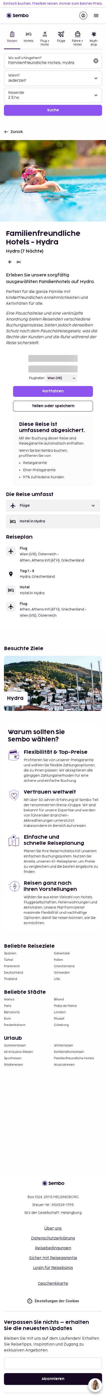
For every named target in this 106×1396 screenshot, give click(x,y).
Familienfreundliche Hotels (74, 1058)
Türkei (8, 960)
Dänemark (62, 953)
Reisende (16, 93)
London (60, 1012)
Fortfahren (53, 391)
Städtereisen (13, 1065)
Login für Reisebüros (53, 1268)
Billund (59, 999)
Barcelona (11, 1012)
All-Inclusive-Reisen (18, 1052)
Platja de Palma (65, 1006)
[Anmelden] (83, 15)
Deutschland (13, 973)
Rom (7, 1019)
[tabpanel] (53, 84)
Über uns (53, 1228)
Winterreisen (63, 1045)
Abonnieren (53, 1378)
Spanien (10, 953)
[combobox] (49, 63)
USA (57, 979)
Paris (7, 1006)
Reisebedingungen (53, 1248)
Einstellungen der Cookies (57, 1301)
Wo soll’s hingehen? (24, 58)
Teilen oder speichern (53, 406)
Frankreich (12, 966)
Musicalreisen (64, 1065)
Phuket (59, 1019)
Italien (58, 960)
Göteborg (61, 1025)
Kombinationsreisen (69, 1052)
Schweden (62, 973)
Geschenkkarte (53, 1283)
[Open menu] (96, 15)
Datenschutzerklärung (53, 1238)
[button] (53, 506)
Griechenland (64, 966)
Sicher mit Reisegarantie (53, 1258)
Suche (53, 110)
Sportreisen (12, 1058)
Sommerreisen (15, 1045)
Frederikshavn (14, 1025)
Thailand (10, 979)
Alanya (9, 999)
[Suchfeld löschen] (96, 61)
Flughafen (36, 378)
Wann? (13, 75)
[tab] (12, 39)
